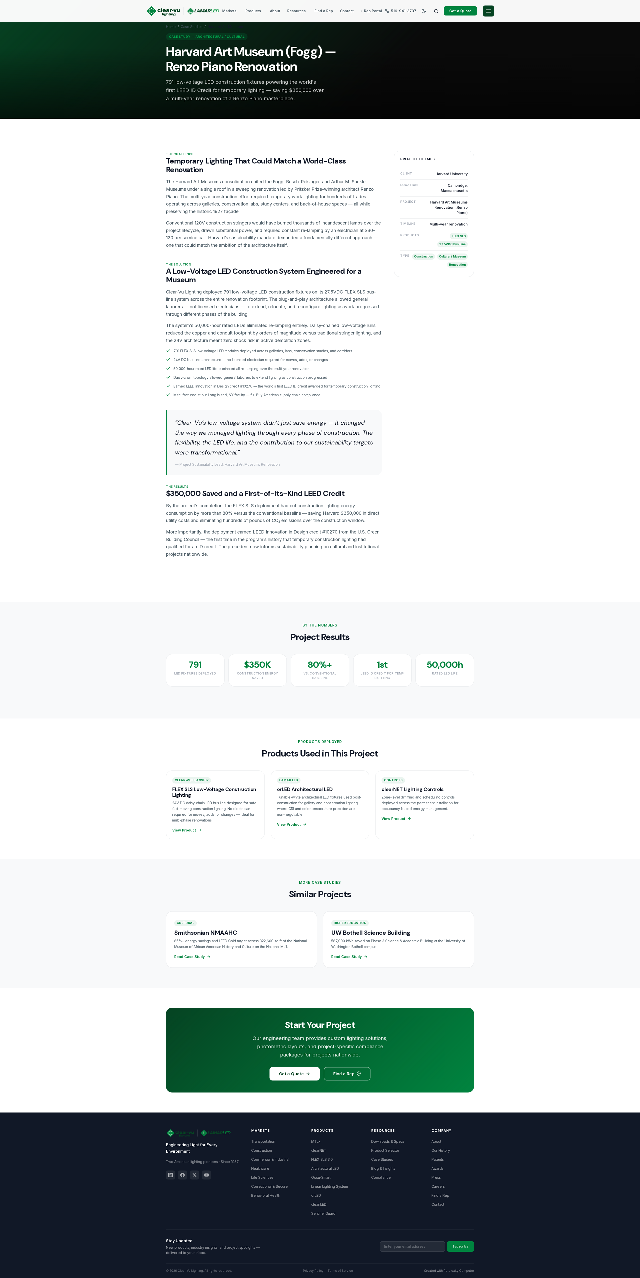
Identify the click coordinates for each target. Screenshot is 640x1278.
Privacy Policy (313, 1270)
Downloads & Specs (387, 1141)
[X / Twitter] (194, 1175)
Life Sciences (262, 1177)
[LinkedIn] (170, 1175)
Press (436, 1177)
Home (171, 26)
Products (253, 11)
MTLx (315, 1141)
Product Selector (385, 1150)
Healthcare (260, 1168)
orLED (316, 1195)
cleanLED (318, 1204)
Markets (229, 11)
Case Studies (191, 26)
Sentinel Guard (323, 1213)
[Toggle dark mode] (423, 11)
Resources (296, 11)
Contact (347, 11)
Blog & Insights (383, 1168)
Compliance (381, 1177)
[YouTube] (206, 1175)
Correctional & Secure (269, 1186)
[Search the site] (436, 11)
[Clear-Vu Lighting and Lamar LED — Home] (182, 11)
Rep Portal (373, 11)
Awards (438, 1168)
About (275, 11)
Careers (438, 1186)
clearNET (318, 1150)
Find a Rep (323, 11)
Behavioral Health (265, 1195)
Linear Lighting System (329, 1186)
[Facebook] (182, 1175)
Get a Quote (460, 11)
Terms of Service (340, 1270)
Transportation (263, 1141)
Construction (261, 1150)
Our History (441, 1150)
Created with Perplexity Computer (449, 1270)
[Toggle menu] (488, 11)
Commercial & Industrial (270, 1159)
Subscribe (460, 1246)
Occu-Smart (320, 1177)
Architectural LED (325, 1168)
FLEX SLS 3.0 (322, 1159)
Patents (438, 1159)
